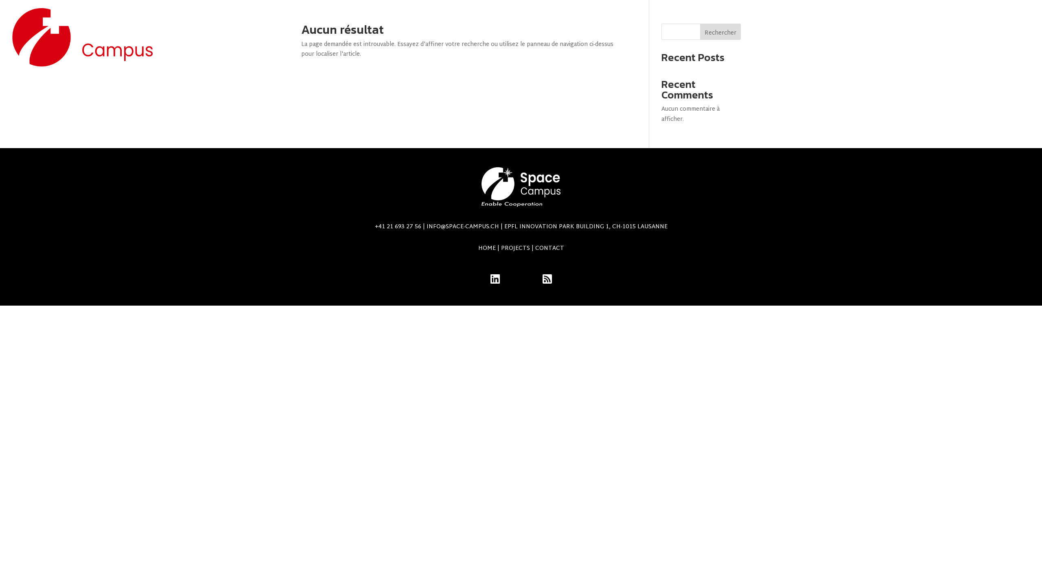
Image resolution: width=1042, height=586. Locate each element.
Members (1011, 42)
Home (487, 248)
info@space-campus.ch (547, 227)
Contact (963, 42)
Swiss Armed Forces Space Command (855, 42)
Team (707, 42)
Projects (659, 42)
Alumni (743, 42)
